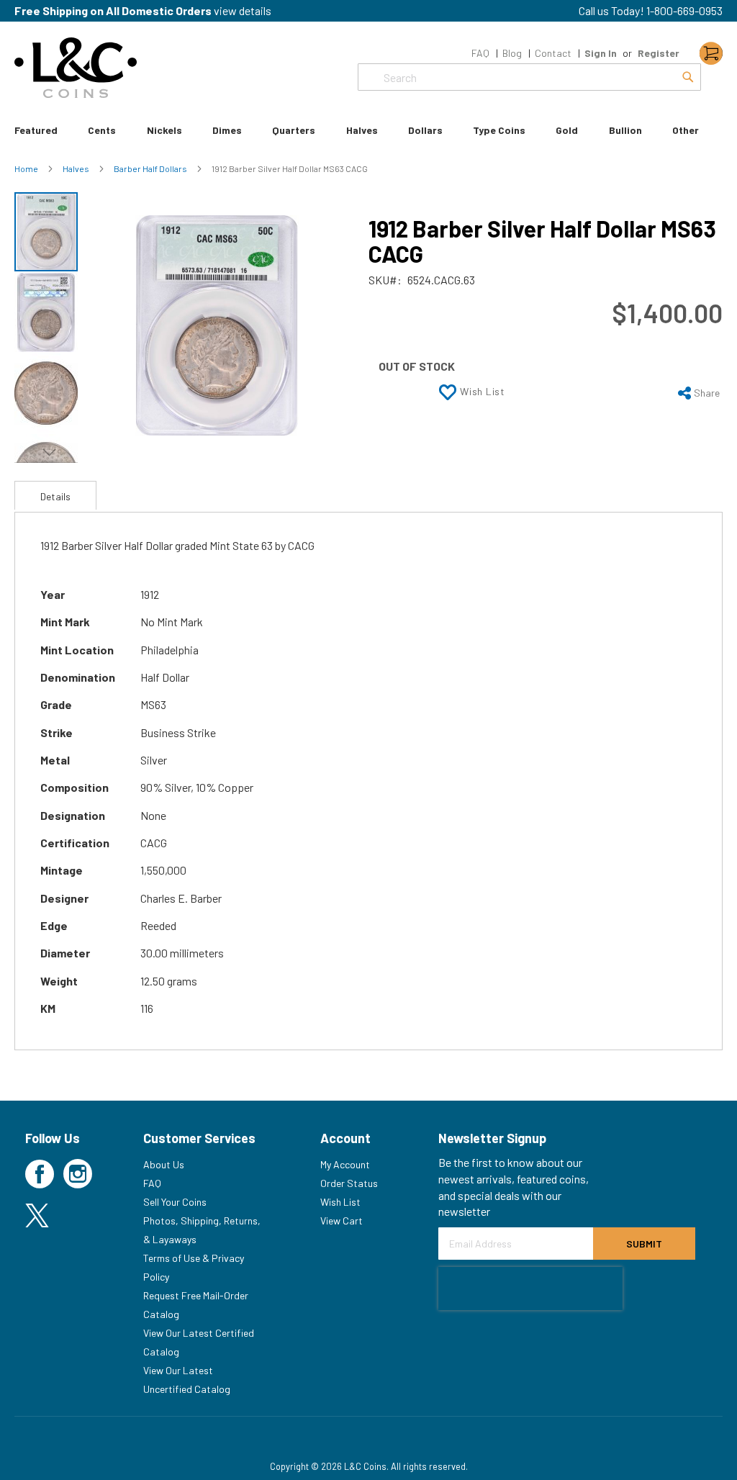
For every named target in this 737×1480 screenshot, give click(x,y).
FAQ (480, 53)
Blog (512, 53)
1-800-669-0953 (684, 10)
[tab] (55, 495)
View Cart (341, 1220)
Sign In (600, 53)
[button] (46, 311)
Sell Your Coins (175, 1202)
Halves (77, 168)
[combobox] (529, 77)
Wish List (340, 1202)
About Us (163, 1164)
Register (658, 53)
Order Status (349, 1183)
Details (55, 496)
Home (27, 168)
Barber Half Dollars (151, 168)
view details (242, 10)
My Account (345, 1164)
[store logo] (75, 67)
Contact (553, 53)
